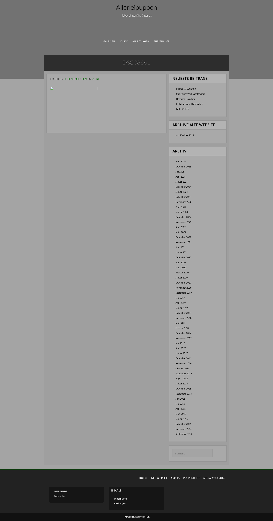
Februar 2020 (182, 273)
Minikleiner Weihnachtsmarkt (190, 94)
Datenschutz (60, 496)
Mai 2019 (180, 298)
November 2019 (183, 288)
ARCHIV (175, 478)
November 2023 (183, 202)
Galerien (109, 42)
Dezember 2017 (183, 333)
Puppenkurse (120, 499)
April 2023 (181, 207)
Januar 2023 (182, 212)
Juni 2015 (180, 399)
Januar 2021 (182, 253)
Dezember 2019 (183, 283)
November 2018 (183, 318)
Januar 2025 (182, 182)
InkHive (145, 517)
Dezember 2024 (183, 187)
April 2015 (181, 409)
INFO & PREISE (159, 478)
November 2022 (183, 222)
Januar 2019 (182, 308)
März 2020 (181, 268)
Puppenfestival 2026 (186, 89)
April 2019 (181, 303)
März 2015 (181, 414)
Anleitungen (140, 42)
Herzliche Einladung (185, 99)
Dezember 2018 (183, 313)
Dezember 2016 (183, 358)
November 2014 (183, 429)
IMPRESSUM (60, 492)
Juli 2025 (180, 172)
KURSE (143, 478)
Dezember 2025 (183, 167)
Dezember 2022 (183, 217)
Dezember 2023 (183, 197)
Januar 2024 (182, 192)
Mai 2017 (180, 343)
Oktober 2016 (182, 369)
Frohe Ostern (182, 109)
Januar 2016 (182, 384)
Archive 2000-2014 (213, 478)
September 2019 (184, 293)
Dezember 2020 (183, 258)
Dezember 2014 (183, 424)
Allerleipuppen (136, 7)
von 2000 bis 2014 (185, 136)
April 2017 (181, 348)
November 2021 (183, 242)
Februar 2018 (182, 328)
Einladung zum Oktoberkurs (189, 104)
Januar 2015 (182, 419)
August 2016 (182, 379)
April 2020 (181, 263)
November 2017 (183, 338)
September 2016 (184, 374)
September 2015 (184, 394)
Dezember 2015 (183, 389)
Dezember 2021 (183, 237)
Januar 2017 (182, 353)
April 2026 (181, 162)
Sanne (96, 79)
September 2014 (184, 434)
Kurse (124, 42)
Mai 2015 (180, 404)
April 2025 (181, 177)
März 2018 (181, 323)
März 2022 (181, 232)
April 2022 (181, 227)
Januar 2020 (182, 278)
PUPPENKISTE (162, 42)
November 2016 (183, 364)
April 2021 (181, 247)
